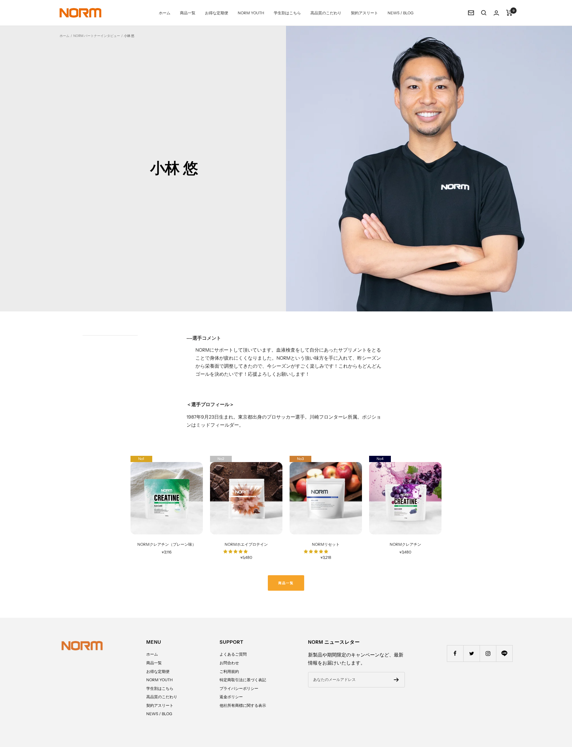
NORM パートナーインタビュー (96, 36)
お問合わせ (229, 662)
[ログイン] (496, 12)
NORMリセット (326, 544)
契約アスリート (364, 12)
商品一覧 (187, 12)
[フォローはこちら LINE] (504, 653)
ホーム (164, 12)
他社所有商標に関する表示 (243, 705)
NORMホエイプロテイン (246, 544)
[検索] (483, 12)
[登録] (396, 680)
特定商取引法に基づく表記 (243, 679)
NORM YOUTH (251, 12)
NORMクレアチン (405, 544)
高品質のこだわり (325, 12)
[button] (235, 551)
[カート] (509, 13)
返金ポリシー (231, 696)
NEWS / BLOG (401, 12)
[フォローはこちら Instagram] (488, 653)
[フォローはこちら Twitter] (471, 653)
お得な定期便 (216, 12)
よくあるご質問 (233, 654)
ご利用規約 (229, 671)
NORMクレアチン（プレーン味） (166, 544)
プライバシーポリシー (239, 688)
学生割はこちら (287, 12)
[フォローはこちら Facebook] (455, 653)
